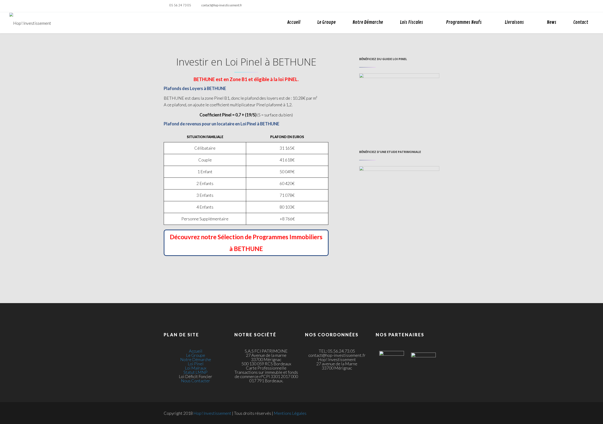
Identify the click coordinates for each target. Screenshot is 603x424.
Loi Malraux (195, 367)
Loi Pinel (196, 363)
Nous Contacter (195, 380)
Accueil (293, 22)
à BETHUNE (246, 248)
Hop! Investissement (212, 413)
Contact (580, 22)
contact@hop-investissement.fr (221, 5)
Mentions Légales (290, 413)
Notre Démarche (368, 22)
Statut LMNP (195, 372)
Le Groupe (326, 22)
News (551, 22)
